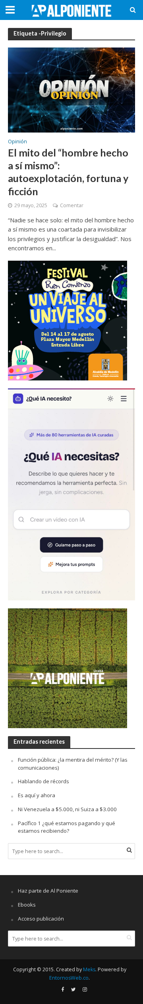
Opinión (17, 142)
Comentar (71, 205)
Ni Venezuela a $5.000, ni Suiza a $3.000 (67, 809)
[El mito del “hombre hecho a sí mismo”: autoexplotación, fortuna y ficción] (71, 89)
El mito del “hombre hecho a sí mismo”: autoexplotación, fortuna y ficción (68, 172)
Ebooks (27, 904)
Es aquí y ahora (36, 795)
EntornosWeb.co (69, 977)
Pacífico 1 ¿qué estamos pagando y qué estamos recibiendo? (66, 827)
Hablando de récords (43, 781)
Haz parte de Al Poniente (48, 890)
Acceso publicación (41, 918)
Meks (89, 969)
